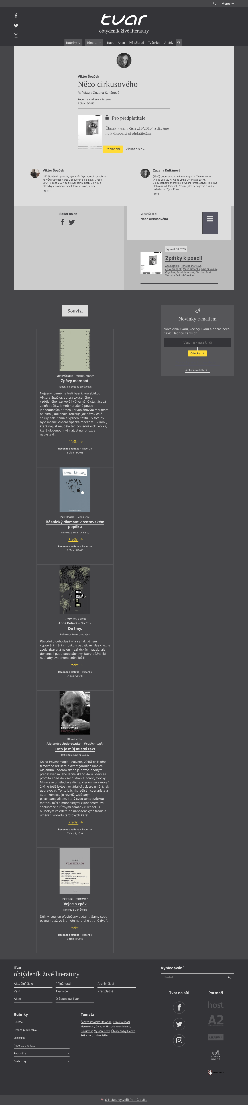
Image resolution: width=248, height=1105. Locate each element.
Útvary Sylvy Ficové (123, 1031)
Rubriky (72, 43)
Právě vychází (121, 1021)
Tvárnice (154, 43)
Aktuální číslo (23, 983)
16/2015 (145, 128)
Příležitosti (136, 43)
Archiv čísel (105, 983)
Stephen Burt (203, 272)
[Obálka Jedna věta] (75, 490)
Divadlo (100, 1026)
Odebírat (196, 353)
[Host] (215, 1005)
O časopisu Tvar (67, 999)
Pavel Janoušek (185, 272)
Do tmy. (75, 628)
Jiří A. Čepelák (173, 268)
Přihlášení (113, 149)
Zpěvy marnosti (75, 380)
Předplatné (105, 991)
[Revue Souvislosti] (215, 1037)
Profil (46, 190)
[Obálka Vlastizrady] (75, 871)
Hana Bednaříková (191, 265)
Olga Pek (170, 272)
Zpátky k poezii (183, 258)
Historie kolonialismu (118, 1026)
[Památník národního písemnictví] (215, 1056)
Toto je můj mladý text (75, 749)
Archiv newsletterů (196, 370)
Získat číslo (134, 149)
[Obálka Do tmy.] (75, 589)
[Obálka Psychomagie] (75, 713)
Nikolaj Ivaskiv (209, 268)
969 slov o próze (91, 1035)
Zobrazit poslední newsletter (196, 362)
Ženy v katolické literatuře (96, 1021)
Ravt (110, 43)
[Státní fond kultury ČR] (215, 1072)
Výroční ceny (102, 1031)
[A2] (215, 1021)
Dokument (87, 1031)
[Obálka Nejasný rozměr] (75, 350)
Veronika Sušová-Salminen (180, 275)
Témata (92, 43)
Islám (105, 1035)
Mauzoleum (87, 1026)
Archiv (168, 43)
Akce (121, 43)
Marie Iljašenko (191, 268)
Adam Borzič (172, 265)
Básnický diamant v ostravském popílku (75, 524)
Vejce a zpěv (75, 904)
